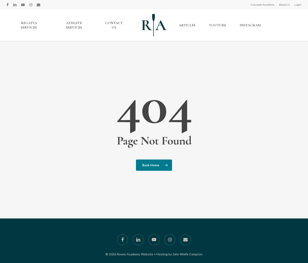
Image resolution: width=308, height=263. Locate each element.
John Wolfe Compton (187, 254)
